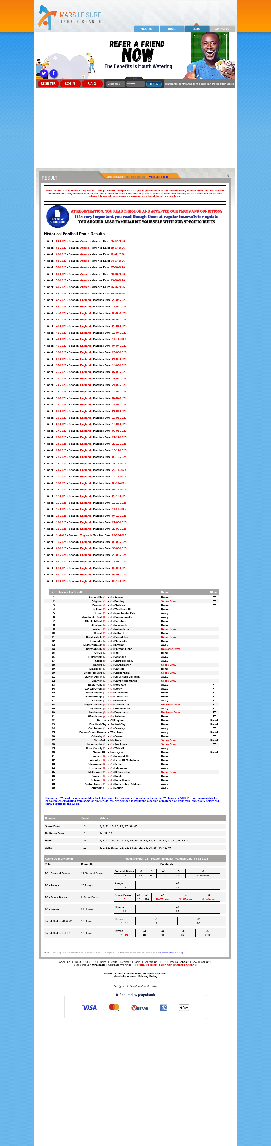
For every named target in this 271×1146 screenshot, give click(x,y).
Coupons (100, 961)
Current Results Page (172, 952)
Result (113, 961)
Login (137, 961)
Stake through (89, 964)
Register (125, 961)
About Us (64, 961)
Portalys (152, 986)
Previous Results (158, 176)
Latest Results (115, 177)
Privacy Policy (147, 976)
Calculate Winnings (120, 964)
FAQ (163, 961)
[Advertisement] (135, 129)
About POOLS (82, 961)
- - (86, 241)
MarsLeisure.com (125, 976)
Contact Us (150, 961)
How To (178, 961)
